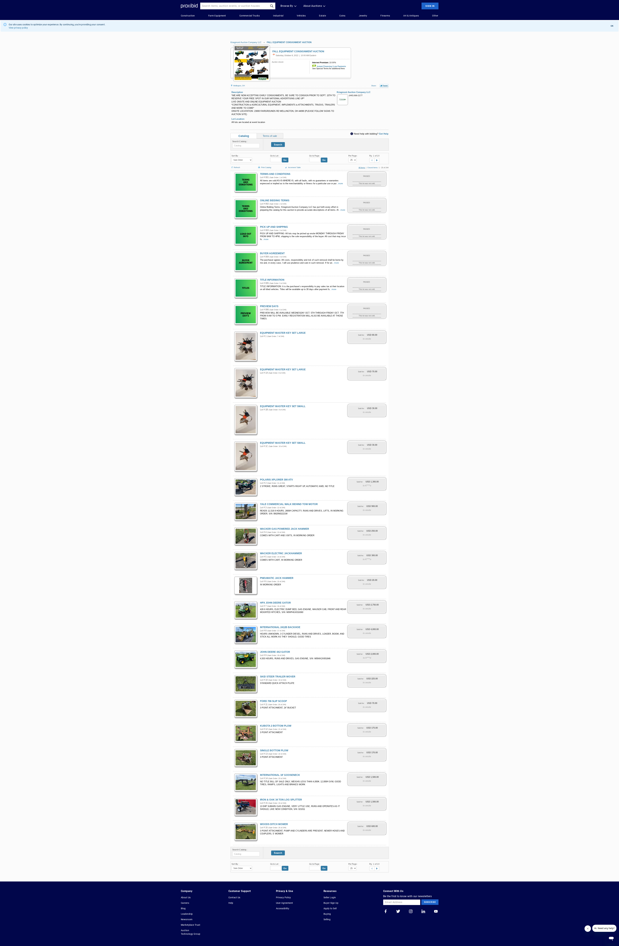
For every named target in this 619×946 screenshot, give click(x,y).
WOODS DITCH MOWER (274, 824)
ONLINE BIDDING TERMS (274, 200)
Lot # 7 (263, 606)
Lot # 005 (264, 283)
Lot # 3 (263, 507)
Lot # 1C (264, 446)
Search (278, 144)
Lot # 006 (264, 310)
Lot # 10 (264, 680)
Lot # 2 (263, 483)
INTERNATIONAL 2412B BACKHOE (280, 627)
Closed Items (372, 168)
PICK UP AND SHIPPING (274, 227)
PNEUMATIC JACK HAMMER (276, 578)
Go (285, 160)
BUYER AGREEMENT (272, 253)
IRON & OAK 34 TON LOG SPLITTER (281, 799)
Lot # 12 (264, 729)
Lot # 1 (263, 336)
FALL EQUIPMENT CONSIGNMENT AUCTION (289, 42)
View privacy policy (18, 27)
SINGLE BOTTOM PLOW (274, 750)
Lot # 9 (263, 655)
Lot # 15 (264, 803)
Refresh (237, 167)
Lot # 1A (264, 373)
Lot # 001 (264, 177)
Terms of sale (270, 136)
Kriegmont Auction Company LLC (246, 42)
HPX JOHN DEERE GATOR (275, 602)
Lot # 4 (263, 532)
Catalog (243, 136)
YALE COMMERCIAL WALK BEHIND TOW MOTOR (289, 504)
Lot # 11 (263, 704)
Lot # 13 (264, 754)
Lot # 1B (264, 410)
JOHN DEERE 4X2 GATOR (275, 652)
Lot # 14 (264, 778)
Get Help (383, 133)
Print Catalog (266, 166)
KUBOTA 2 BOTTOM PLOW (275, 726)
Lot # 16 (264, 827)
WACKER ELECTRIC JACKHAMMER (281, 553)
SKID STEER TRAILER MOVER (277, 676)
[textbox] (246, 145)
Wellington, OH (239, 86)
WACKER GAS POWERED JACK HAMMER (284, 529)
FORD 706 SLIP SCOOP (273, 701)
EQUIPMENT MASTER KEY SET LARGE (283, 333)
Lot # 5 (263, 557)
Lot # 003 (264, 230)
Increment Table (294, 167)
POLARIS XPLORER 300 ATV (276, 479)
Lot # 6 (263, 581)
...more (339, 183)
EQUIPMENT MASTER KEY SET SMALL (282, 406)
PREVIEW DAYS (269, 306)
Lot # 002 (264, 204)
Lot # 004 (264, 257)
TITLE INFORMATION (272, 280)
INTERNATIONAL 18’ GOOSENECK (280, 775)
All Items (362, 168)
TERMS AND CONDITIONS (275, 174)
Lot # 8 (263, 631)
